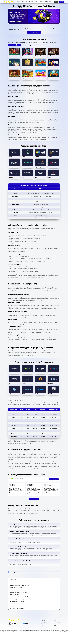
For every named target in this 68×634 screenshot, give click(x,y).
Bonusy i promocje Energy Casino (16, 594)
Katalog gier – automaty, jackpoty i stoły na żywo (19, 585)
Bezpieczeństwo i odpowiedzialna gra (17, 601)
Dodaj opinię (54, 479)
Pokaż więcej (34, 498)
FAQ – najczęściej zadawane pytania (17, 608)
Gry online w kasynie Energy (15, 582)
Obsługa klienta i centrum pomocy (16, 606)
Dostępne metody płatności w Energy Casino (18, 599)
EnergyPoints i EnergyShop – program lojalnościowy (20, 596)
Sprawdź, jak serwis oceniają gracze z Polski (18, 603)
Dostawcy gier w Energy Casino (16, 587)
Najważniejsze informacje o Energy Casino (18, 589)
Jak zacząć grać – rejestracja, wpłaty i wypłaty (19, 592)
